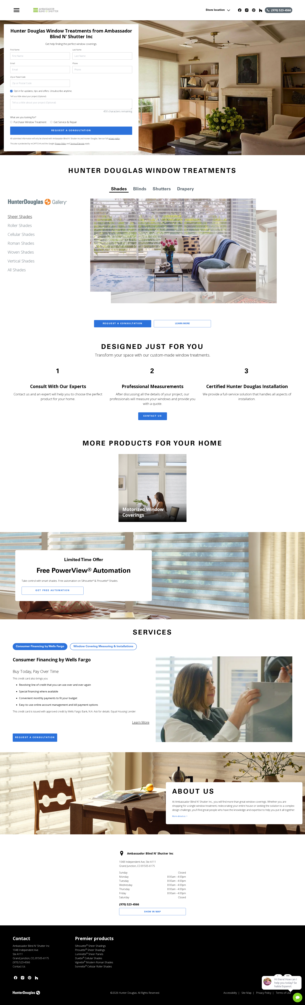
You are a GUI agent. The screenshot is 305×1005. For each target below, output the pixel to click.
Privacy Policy (60, 143)
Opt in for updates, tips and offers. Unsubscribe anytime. (43, 90)
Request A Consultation (122, 324)
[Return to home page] (78, 10)
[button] (16, 10)
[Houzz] (261, 10)
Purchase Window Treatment (30, 122)
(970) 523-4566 (129, 904)
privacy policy (114, 138)
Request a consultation (35, 738)
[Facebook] (240, 10)
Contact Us (152, 416)
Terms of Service (77, 143)
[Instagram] (247, 10)
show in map (152, 911)
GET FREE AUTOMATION (52, 590)
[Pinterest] (254, 10)
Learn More (182, 324)
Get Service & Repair (65, 122)
